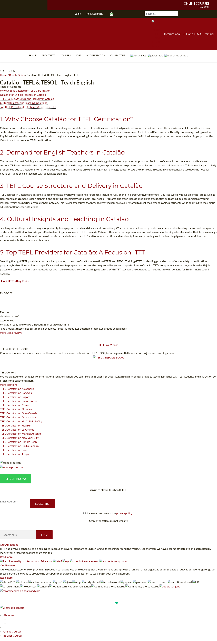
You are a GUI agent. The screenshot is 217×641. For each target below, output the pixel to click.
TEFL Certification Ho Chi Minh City (21, 421)
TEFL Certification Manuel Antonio (20, 433)
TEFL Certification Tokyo (14, 454)
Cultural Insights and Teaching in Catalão (23, 102)
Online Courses (196, 3)
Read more (6, 556)
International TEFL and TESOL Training (189, 34)
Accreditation (95, 55)
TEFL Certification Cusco (14, 405)
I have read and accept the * (110, 513)
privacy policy (124, 513)
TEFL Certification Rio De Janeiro (19, 445)
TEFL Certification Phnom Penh (18, 441)
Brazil (12, 74)
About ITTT (48, 55)
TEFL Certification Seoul (14, 449)
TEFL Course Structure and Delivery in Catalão (27, 98)
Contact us (117, 55)
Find (44, 534)
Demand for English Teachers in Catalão (23, 94)
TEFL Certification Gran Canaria (18, 413)
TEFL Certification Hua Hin (15, 425)
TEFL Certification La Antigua (17, 429)
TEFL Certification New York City (19, 437)
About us (8, 615)
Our (9, 544)
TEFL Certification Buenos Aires (18, 401)
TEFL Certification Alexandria (17, 388)
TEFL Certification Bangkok (16, 392)
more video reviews (11, 332)
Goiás (21, 74)
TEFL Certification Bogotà (15, 396)
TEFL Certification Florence (16, 409)
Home (32, 55)
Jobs (78, 55)
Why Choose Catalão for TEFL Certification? (25, 90)
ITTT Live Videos (108, 344)
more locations (8, 384)
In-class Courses (13, 635)
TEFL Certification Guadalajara (18, 417)
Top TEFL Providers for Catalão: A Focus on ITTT (28, 106)
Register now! (15, 478)
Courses (65, 55)
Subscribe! (42, 503)
